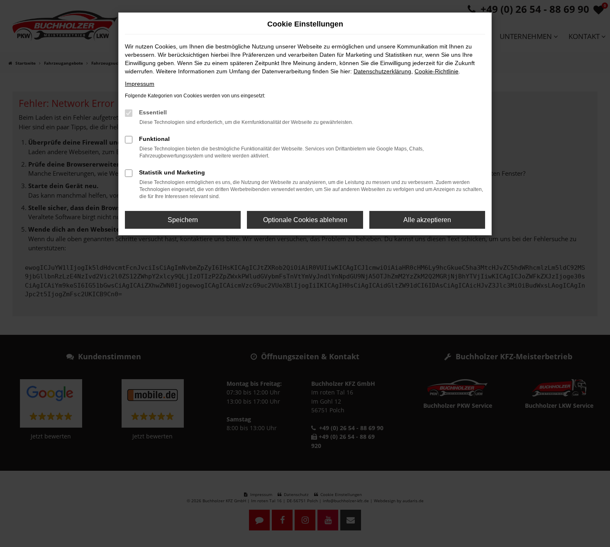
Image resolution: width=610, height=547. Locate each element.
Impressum (139, 83)
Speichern (183, 219)
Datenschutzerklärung (382, 71)
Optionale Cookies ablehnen (305, 219)
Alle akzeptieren (427, 219)
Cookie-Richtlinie (437, 71)
